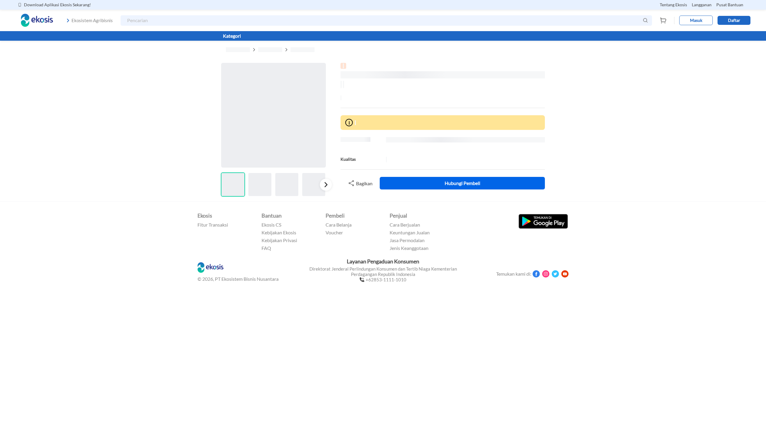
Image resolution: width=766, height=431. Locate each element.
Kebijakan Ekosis (279, 232)
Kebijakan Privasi (279, 240)
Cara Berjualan (405, 224)
